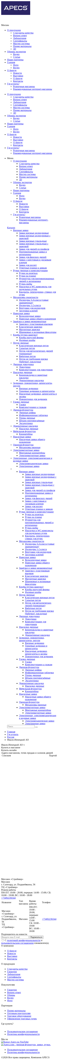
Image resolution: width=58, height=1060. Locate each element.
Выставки (18, 75)
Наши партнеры (15, 59)
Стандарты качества (23, 33)
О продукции (14, 30)
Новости (17, 73)
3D (14, 49)
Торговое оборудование (19, 1016)
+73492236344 (8, 898)
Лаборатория (19, 38)
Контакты (18, 81)
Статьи (16, 57)
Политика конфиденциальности (23, 1034)
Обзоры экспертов (16, 51)
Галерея (11, 62)
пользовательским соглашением (17, 943)
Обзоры (11, 995)
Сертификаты (20, 41)
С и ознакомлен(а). (25, 941)
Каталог (11, 227)
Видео (16, 54)
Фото (15, 65)
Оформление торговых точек (22, 1018)
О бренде (12, 70)
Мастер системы (21, 43)
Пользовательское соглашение (22, 1031)
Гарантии (12, 971)
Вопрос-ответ (20, 35)
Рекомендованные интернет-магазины (32, 89)
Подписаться (36, 937)
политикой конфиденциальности (23, 940)
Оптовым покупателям (18, 1013)
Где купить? (13, 84)
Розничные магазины (24, 86)
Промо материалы (22, 46)
